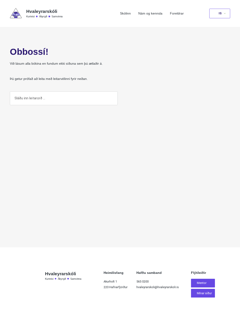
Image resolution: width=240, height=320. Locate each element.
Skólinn (125, 13)
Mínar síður (204, 293)
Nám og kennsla (150, 13)
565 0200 (142, 281)
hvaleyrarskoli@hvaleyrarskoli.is (157, 287)
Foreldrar (177, 13)
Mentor (201, 283)
